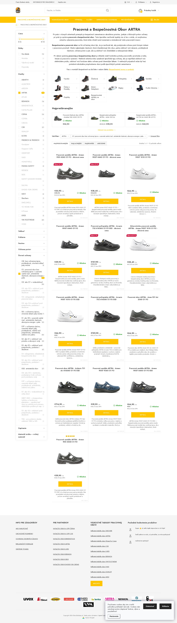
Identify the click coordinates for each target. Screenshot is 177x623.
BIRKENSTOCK (33, 106)
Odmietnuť (150, 606)
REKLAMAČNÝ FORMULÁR (24, 544)
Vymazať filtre (155, 136)
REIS (33, 174)
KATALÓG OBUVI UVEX (61, 549)
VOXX (33, 224)
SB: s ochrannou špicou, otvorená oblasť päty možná (33, 313)
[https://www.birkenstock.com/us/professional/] (137, 599)
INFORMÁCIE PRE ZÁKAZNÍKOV (43, 2)
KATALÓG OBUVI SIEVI (61, 559)
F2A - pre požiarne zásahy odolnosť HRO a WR (33, 420)
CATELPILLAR (33, 110)
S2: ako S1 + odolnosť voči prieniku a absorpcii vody (33, 340)
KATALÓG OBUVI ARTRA (61, 544)
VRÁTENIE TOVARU (22, 549)
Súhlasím (165, 606)
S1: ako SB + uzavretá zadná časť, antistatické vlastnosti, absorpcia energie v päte (33, 320)
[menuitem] (33, 20)
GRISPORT (33, 153)
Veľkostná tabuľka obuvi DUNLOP (101, 572)
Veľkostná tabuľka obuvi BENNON (101, 556)
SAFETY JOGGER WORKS (33, 180)
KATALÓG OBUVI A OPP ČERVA (64, 529)
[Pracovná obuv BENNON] (123, 599)
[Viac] (155, 20)
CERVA (33, 114)
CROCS (33, 123)
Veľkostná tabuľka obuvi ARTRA (100, 536)
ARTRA (33, 93)
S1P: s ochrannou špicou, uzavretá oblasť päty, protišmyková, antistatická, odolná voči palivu (33, 384)
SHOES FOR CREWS (33, 189)
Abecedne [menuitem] (101, 143)
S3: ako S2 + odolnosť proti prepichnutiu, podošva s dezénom (33, 347)
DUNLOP (33, 131)
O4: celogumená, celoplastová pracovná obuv (33, 298)
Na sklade (33, 54)
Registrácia (156, 2)
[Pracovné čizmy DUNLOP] (69, 599)
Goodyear (33, 144)
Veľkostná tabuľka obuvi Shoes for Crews (104, 541)
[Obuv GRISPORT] (55, 599)
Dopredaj (33, 67)
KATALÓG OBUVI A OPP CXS (63, 534)
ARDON (33, 88)
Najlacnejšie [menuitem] (76, 143)
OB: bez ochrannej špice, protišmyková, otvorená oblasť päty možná (33, 263)
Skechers (33, 198)
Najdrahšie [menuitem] (89, 143)
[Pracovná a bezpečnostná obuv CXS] (149, 599)
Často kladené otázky (22, 2)
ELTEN (33, 136)
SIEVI (33, 194)
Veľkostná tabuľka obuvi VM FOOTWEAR (104, 562)
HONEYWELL (33, 162)
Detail (70, 201)
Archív (96, 583)
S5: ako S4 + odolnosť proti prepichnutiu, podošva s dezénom (33, 362)
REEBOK (33, 170)
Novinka (33, 58)
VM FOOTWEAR (33, 220)
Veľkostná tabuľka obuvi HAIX (100, 567)
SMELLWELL (33, 202)
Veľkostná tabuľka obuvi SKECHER (101, 531)
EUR (128, 2)
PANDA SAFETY (33, 166)
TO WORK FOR (33, 207)
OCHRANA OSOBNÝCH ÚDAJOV (27, 539)
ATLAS (33, 97)
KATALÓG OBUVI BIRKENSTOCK (64, 539)
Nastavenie (114, 616)
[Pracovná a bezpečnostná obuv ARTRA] (109, 599)
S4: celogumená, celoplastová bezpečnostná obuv (33, 355)
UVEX (33, 215)
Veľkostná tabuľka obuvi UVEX (100, 551)
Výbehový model (33, 62)
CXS (33, 127)
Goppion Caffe (33, 149)
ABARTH (33, 80)
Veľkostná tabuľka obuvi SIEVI (100, 577)
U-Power (33, 211)
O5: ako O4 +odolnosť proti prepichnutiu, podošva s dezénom (33, 305)
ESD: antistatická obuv (33, 368)
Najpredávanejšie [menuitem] (61, 143)
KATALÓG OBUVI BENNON (62, 554)
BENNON (33, 101)
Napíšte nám (62, 2)
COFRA (33, 118)
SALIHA (33, 185)
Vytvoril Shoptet (89, 618)
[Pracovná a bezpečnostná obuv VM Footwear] (88, 604)
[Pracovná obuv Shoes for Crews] (82, 599)
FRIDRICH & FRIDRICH (33, 140)
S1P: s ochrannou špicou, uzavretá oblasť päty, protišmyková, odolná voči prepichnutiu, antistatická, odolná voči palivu (33, 330)
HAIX (33, 157)
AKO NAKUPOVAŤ (22, 529)
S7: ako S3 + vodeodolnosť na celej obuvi (33, 393)
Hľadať (107, 10)
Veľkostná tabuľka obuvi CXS (100, 546)
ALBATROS (33, 84)
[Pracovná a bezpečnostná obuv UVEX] (28, 599)
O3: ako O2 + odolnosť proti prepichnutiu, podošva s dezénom (33, 290)
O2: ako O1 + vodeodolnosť (33, 283)
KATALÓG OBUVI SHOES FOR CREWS (66, 564)
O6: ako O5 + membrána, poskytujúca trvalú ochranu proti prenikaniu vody (33, 375)
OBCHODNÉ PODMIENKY (24, 534)
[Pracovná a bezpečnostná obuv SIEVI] (42, 599)
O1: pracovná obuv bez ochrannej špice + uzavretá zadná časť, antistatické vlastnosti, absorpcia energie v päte (33, 273)
